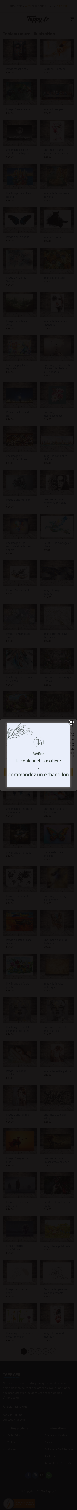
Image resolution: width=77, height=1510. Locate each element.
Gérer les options (38, 782)
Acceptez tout (39, 771)
